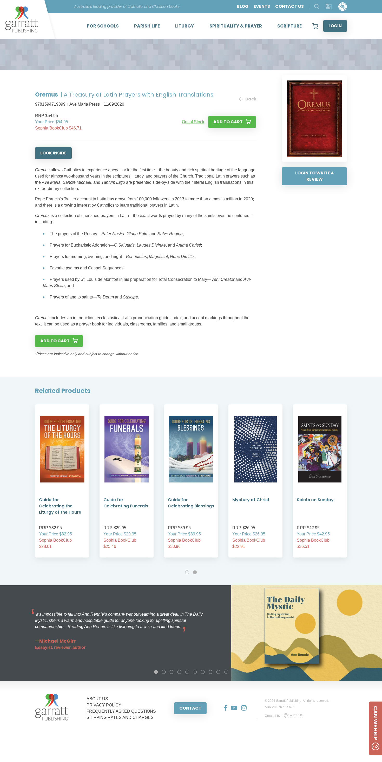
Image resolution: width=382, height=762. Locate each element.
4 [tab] (179, 672)
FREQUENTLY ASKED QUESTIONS (121, 711)
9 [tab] (218, 672)
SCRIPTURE (289, 26)
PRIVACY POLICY (104, 705)
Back (250, 99)
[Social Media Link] (223, 708)
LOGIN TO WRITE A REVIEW (314, 176)
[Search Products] (316, 6)
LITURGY (184, 26)
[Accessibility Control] (342, 6)
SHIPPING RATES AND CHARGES (120, 717)
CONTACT (190, 708)
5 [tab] (187, 672)
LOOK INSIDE (53, 153)
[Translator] (328, 6)
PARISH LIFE (147, 26)
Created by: (273, 716)
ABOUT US (97, 699)
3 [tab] (171, 672)
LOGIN (335, 26)
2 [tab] (194, 572)
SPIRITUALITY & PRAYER (235, 26)
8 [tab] (210, 672)
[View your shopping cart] (315, 26)
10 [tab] (226, 672)
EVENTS (262, 6)
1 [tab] (187, 572)
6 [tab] (194, 672)
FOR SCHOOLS (103, 26)
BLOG (242, 6)
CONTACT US (289, 6)
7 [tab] (202, 672)
